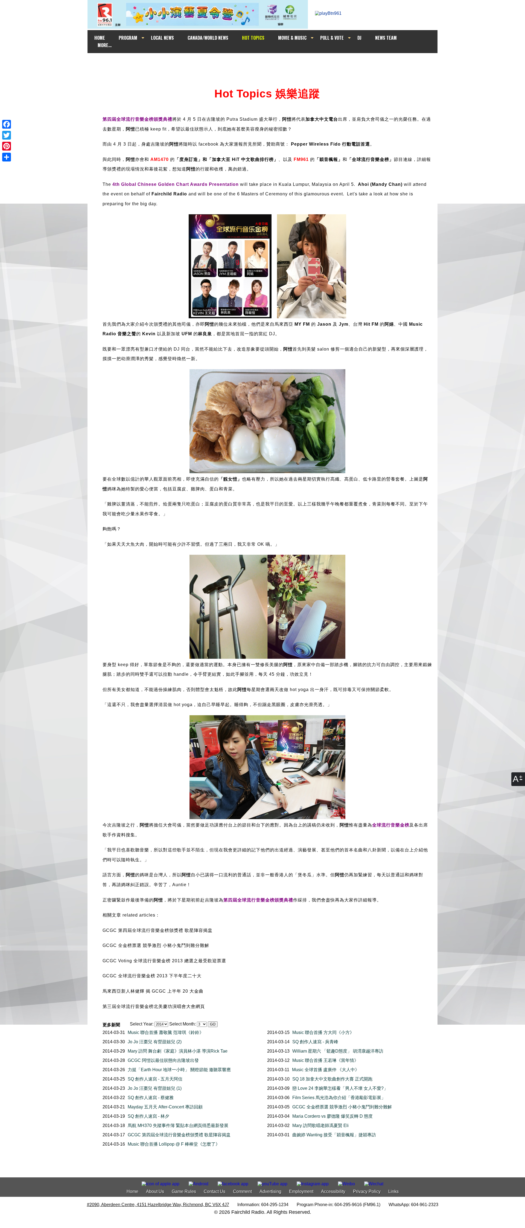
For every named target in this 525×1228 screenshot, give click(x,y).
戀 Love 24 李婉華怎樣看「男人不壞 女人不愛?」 (340, 1088)
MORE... (104, 45)
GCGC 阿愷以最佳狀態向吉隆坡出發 (163, 1060)
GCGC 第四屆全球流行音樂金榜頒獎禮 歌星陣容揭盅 (179, 1134)
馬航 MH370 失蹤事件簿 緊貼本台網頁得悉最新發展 (178, 1125)
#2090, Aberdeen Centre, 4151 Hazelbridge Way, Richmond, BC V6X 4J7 (158, 1204)
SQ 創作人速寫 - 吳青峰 (315, 1041)
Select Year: (141, 1024)
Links (393, 1191)
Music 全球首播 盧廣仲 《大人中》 (325, 1069)
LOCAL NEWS (162, 37)
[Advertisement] (267, 63)
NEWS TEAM (386, 37)
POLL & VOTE (332, 37)
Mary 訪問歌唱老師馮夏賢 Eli (320, 1125)
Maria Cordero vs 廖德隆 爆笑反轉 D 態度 (332, 1116)
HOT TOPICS (253, 37)
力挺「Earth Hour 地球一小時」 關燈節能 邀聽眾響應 (179, 1069)
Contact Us (214, 1191)
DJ (359, 37)
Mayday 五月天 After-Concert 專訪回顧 (165, 1107)
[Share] (6, 157)
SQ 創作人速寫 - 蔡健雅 (151, 1097)
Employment (301, 1191)
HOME (99, 37)
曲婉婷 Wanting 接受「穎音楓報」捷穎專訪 (334, 1134)
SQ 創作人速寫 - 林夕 (148, 1116)
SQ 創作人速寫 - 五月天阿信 (155, 1079)
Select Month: (182, 1024)
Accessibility (333, 1191)
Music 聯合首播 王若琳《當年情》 (325, 1060)
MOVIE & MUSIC (292, 37)
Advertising (270, 1191)
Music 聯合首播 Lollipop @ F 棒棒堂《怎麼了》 (174, 1144)
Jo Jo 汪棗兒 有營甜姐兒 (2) (155, 1041)
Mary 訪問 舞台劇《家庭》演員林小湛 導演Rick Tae (178, 1051)
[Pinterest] (6, 146)
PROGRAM (128, 37)
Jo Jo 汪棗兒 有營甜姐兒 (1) (155, 1088)
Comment (242, 1191)
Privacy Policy (367, 1191)
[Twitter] (6, 135)
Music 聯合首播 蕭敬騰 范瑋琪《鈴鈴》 (166, 1032)
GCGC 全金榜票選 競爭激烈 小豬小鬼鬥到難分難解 (342, 1107)
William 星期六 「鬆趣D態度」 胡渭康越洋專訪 (337, 1051)
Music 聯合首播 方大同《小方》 (323, 1032)
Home (132, 1191)
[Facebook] (6, 124)
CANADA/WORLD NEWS (208, 37)
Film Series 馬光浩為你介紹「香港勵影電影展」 (339, 1097)
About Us (155, 1191)
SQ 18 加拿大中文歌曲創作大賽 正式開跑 (332, 1079)
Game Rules (184, 1191)
